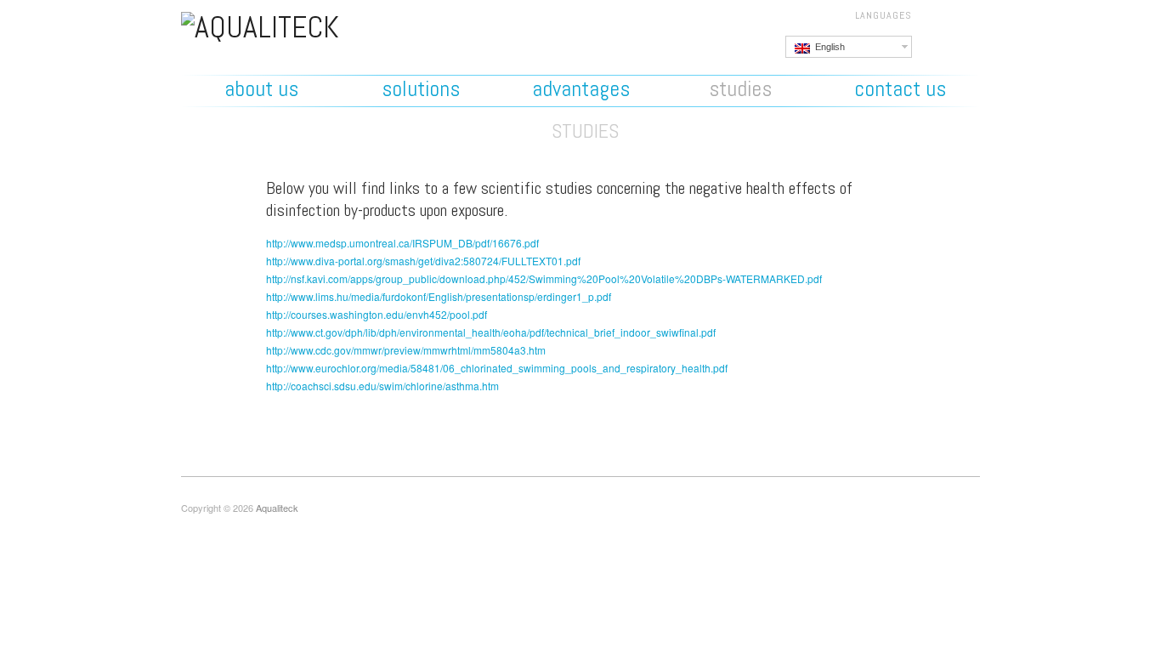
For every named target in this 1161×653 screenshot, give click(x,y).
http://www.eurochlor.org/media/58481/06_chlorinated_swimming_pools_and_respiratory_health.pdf (497, 368)
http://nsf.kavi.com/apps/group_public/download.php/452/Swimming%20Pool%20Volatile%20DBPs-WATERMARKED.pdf (544, 278)
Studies (740, 89)
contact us (900, 89)
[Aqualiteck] (260, 24)
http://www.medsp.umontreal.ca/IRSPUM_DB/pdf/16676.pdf (402, 243)
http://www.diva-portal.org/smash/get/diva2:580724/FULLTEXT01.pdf (423, 260)
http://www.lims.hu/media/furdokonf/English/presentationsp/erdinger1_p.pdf (438, 296)
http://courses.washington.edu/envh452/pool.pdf (376, 314)
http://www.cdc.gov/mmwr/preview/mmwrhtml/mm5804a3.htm (406, 350)
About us (261, 89)
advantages (581, 89)
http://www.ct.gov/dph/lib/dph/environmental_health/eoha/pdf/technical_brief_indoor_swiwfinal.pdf (491, 332)
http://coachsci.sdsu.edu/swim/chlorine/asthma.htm (382, 385)
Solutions (421, 89)
